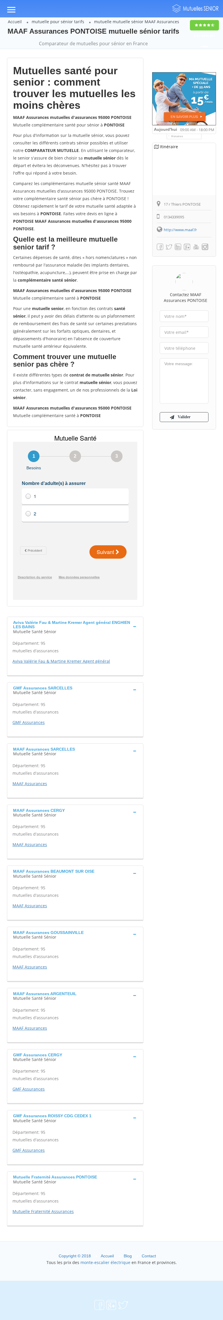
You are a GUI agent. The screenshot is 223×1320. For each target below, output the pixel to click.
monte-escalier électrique (105, 1262)
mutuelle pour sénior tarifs (58, 21)
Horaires (177, 136)
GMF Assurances (28, 722)
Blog (128, 1256)
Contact (149, 1256)
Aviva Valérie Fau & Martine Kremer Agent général (61, 661)
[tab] (75, 626)
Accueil (15, 21)
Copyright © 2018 (75, 1256)
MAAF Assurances (29, 783)
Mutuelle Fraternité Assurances (43, 1211)
